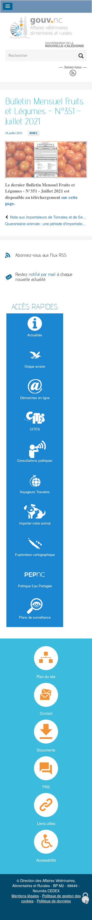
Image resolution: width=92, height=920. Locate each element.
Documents (46, 749)
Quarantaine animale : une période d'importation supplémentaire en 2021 (46, 223)
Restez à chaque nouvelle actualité (43, 277)
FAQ (46, 786)
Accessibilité (46, 860)
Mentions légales (25, 895)
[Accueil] (40, 27)
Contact (46, 713)
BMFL (34, 133)
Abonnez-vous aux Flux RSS (40, 255)
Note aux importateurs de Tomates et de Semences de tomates (48, 217)
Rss (73, 73)
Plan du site (46, 676)
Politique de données (54, 900)
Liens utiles (46, 823)
